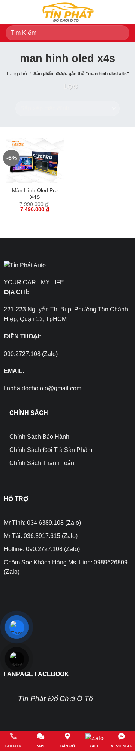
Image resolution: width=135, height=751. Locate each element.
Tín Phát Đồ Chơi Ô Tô (55, 698)
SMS (40, 746)
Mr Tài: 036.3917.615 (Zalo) (41, 536)
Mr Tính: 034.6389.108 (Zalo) (42, 523)
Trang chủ (16, 73)
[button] (10, 12)
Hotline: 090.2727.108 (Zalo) (42, 549)
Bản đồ (67, 746)
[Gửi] (120, 32)
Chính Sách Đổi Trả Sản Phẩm (50, 450)
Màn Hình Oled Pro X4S (35, 194)
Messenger (122, 746)
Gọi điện (13, 746)
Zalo (94, 746)
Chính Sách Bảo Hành (39, 437)
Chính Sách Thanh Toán (41, 463)
